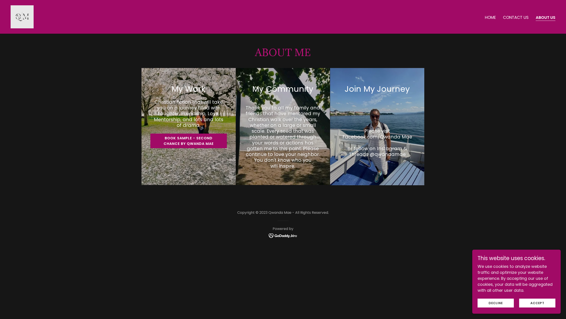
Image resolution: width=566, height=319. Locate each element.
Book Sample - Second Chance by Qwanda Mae (189, 141)
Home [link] (490, 17)
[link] (22, 16)
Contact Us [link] (516, 17)
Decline (496, 303)
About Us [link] (545, 17)
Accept (537, 303)
